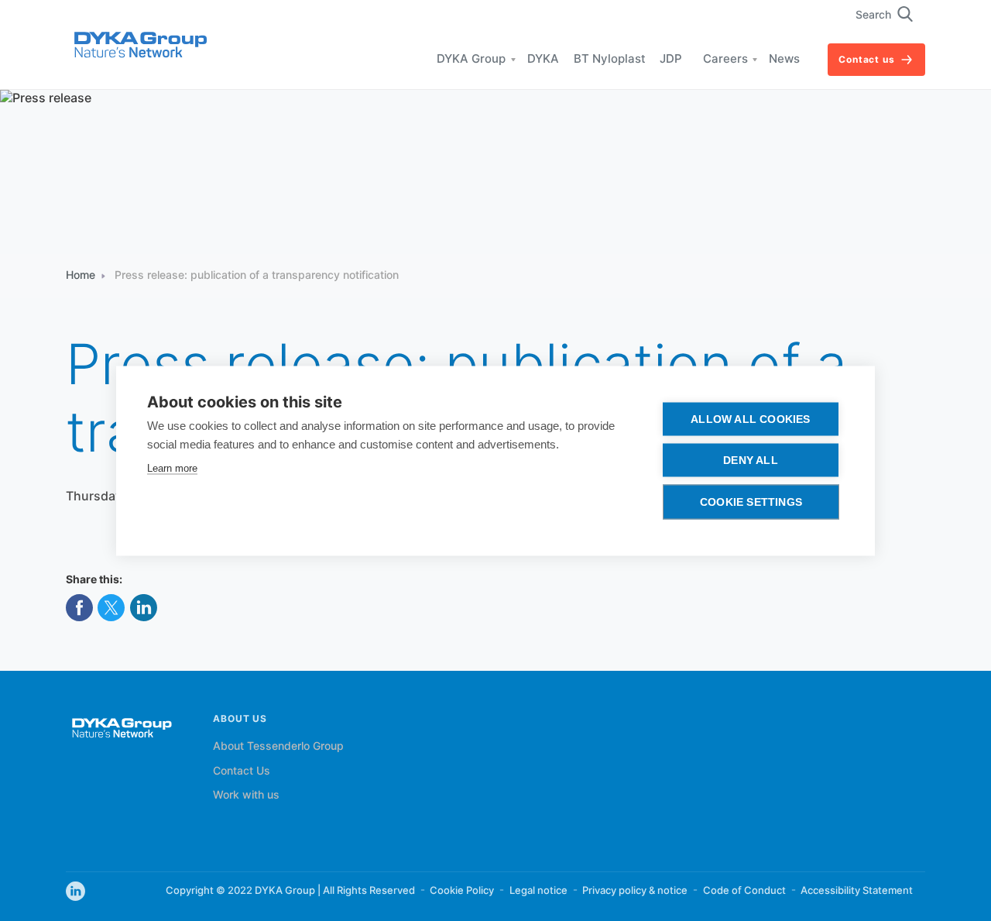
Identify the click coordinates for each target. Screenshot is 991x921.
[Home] (140, 46)
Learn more (172, 467)
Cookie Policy (462, 890)
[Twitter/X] (111, 609)
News (784, 59)
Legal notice (538, 890)
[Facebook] (79, 609)
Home (80, 275)
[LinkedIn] (143, 609)
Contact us (866, 60)
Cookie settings (751, 501)
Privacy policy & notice (635, 890)
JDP (671, 59)
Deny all (750, 460)
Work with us (246, 795)
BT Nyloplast (610, 59)
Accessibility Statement (857, 890)
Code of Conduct (744, 890)
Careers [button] (725, 59)
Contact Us (241, 771)
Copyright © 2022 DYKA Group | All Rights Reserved (290, 890)
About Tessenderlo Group (278, 746)
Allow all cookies (750, 418)
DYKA (543, 59)
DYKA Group (471, 59)
